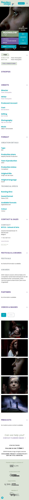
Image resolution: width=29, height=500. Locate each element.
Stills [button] (11, 315)
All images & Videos (23, 38)
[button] (27, 3)
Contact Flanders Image (13, 438)
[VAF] (14, 466)
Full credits (8, 63)
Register (19, 455)
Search (21, 3)
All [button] (3, 315)
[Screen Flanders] (14, 475)
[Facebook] (17, 448)
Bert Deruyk (4, 116)
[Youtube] (21, 448)
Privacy (13, 454)
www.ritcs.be (5, 241)
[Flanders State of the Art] (8, 485)
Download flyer (23, 29)
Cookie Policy (22, 454)
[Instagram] (23, 448)
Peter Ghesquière (16, 58)
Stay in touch (14, 445)
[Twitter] (19, 448)
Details (3, 244)
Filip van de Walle (6, 122)
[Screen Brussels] (15, 485)
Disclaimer (5, 454)
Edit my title (10, 455)
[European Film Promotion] (14, 495)
